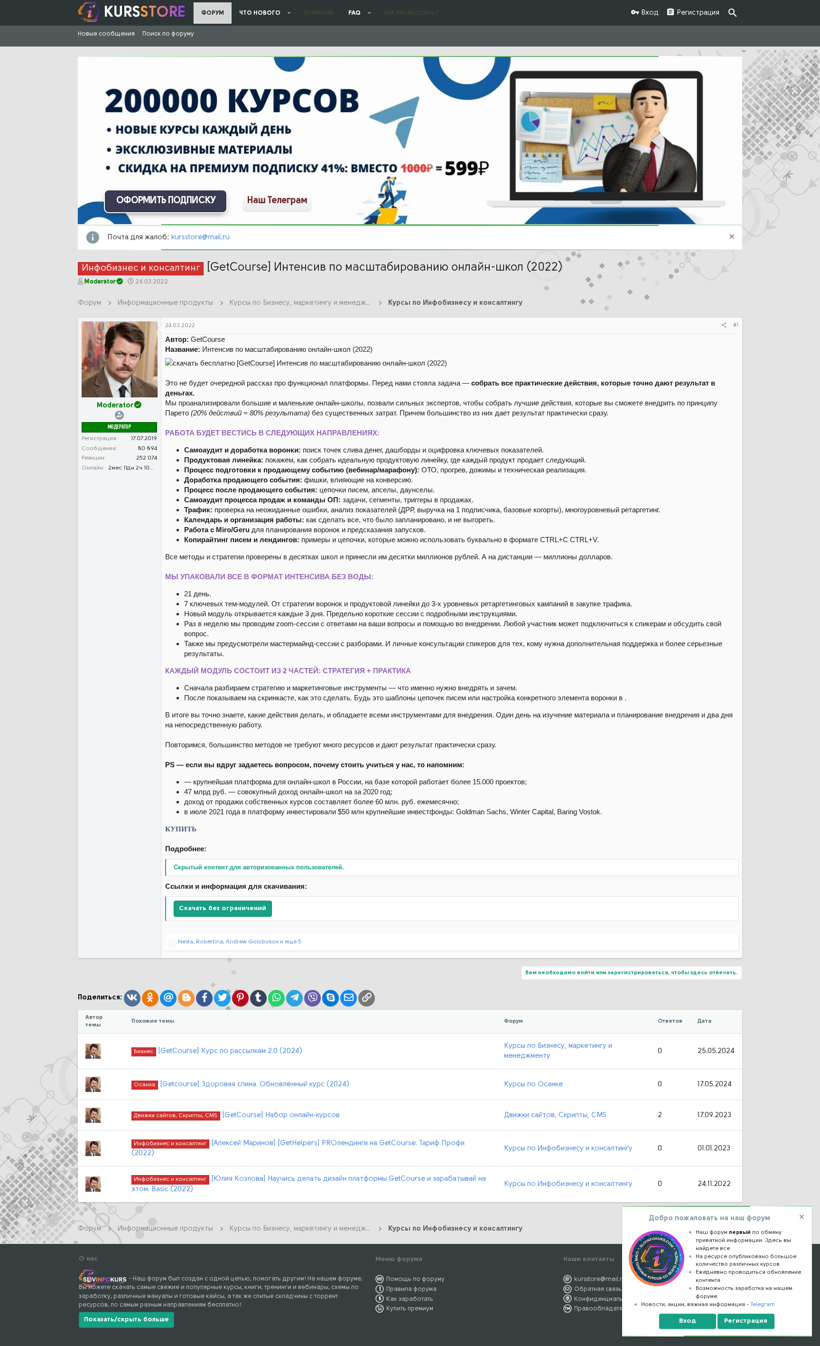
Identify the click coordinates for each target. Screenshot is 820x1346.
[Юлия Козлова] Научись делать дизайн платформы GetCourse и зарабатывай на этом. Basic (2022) (308, 1184)
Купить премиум (409, 1309)
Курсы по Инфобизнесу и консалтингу (568, 1148)
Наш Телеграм (277, 201)
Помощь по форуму (415, 1279)
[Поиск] (732, 13)
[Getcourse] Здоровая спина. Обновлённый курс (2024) (241, 1084)
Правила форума (411, 1289)
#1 (735, 325)
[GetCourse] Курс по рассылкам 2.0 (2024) (218, 1051)
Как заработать (409, 1299)
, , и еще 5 (239, 942)
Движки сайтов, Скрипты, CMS (555, 1115)
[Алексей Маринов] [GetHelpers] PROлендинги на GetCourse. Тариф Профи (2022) (297, 1148)
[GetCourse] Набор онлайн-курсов (236, 1115)
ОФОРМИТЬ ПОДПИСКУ (165, 201)
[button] (289, 13)
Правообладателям (604, 1309)
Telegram (763, 1305)
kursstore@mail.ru (200, 237)
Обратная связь (598, 1289)
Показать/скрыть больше (126, 1319)
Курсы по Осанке (533, 1084)
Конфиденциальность (607, 1299)
